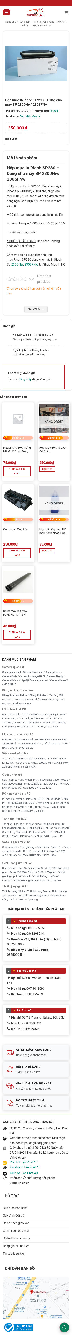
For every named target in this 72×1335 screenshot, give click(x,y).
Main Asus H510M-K (30, 743)
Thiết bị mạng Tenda (38, 891)
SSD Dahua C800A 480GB (54, 779)
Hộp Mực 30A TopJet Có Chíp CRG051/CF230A (52, 449)
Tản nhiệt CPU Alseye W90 (31, 832)
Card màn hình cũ (36, 758)
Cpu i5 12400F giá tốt (21, 747)
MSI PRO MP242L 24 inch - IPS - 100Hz (44, 722)
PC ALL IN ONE (34, 806)
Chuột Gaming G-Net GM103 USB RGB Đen (37, 880)
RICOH (54, 110)
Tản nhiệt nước (32, 823)
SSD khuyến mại (28, 779)
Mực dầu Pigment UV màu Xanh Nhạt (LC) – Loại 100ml (53, 531)
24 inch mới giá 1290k (53, 714)
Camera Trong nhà (33, 672)
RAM (5, 747)
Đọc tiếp (47, 469)
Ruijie (22, 891)
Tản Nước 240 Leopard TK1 (47, 836)
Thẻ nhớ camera (43, 699)
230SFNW (31, 264)
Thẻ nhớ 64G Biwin (23, 699)
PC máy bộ (8, 798)
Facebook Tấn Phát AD (25, 1167)
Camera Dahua (10, 680)
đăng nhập (25, 379)
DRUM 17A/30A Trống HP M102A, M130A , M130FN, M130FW (17, 449)
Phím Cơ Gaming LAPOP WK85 (34, 868)
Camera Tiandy (55, 676)
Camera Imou (52, 672)
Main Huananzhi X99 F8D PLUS (33, 739)
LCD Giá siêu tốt (30, 714)
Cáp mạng (32, 899)
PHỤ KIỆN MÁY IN (42, 25)
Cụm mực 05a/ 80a (15, 529)
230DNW (17, 264)
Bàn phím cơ (9, 868)
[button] (6, 12)
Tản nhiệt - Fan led (12, 823)
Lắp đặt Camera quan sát (34, 680)
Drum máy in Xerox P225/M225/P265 (15, 612)
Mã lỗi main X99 (52, 743)
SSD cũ (13, 779)
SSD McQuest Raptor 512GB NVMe (21, 783)
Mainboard (8, 739)
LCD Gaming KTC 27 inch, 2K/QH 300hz (23, 718)
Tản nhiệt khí (35, 828)
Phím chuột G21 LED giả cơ (42, 872)
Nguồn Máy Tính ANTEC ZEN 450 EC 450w (33, 855)
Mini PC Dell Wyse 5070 (31, 811)
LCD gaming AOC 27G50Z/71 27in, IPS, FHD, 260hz (30, 726)
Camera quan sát (11, 672)
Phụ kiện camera (22, 703)
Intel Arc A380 (22, 762)
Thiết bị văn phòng (44, 21)
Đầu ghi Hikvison (38, 695)
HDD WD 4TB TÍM (52, 783)
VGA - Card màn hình (13, 758)
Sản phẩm (24, 21)
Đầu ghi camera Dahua (14, 695)
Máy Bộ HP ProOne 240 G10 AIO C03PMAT (39, 798)
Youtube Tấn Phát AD (24, 1173)
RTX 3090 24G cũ (41, 762)
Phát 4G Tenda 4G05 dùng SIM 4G (30, 895)
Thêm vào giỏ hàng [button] (17, 471)
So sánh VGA (28, 766)
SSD (4, 779)
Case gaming (27, 847)
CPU (65, 743)
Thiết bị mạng (9, 891)
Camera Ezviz (9, 676)
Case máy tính (10, 847)
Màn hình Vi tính (11, 714)
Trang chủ (10, 21)
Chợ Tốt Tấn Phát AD (24, 1162)
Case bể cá (42, 847)
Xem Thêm (36, 309)
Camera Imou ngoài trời (32, 676)
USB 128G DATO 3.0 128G (37, 787)
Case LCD (56, 847)
